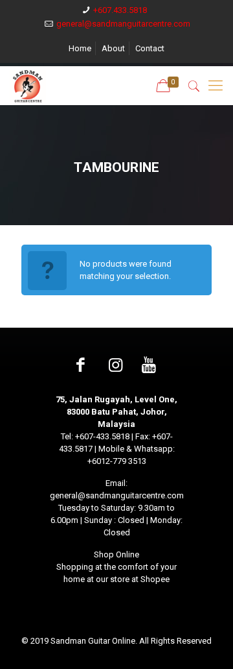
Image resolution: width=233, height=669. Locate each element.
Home (80, 48)
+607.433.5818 (120, 10)
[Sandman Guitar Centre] (28, 85)
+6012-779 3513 (116, 461)
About (113, 48)
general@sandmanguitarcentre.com (123, 24)
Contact (149, 48)
